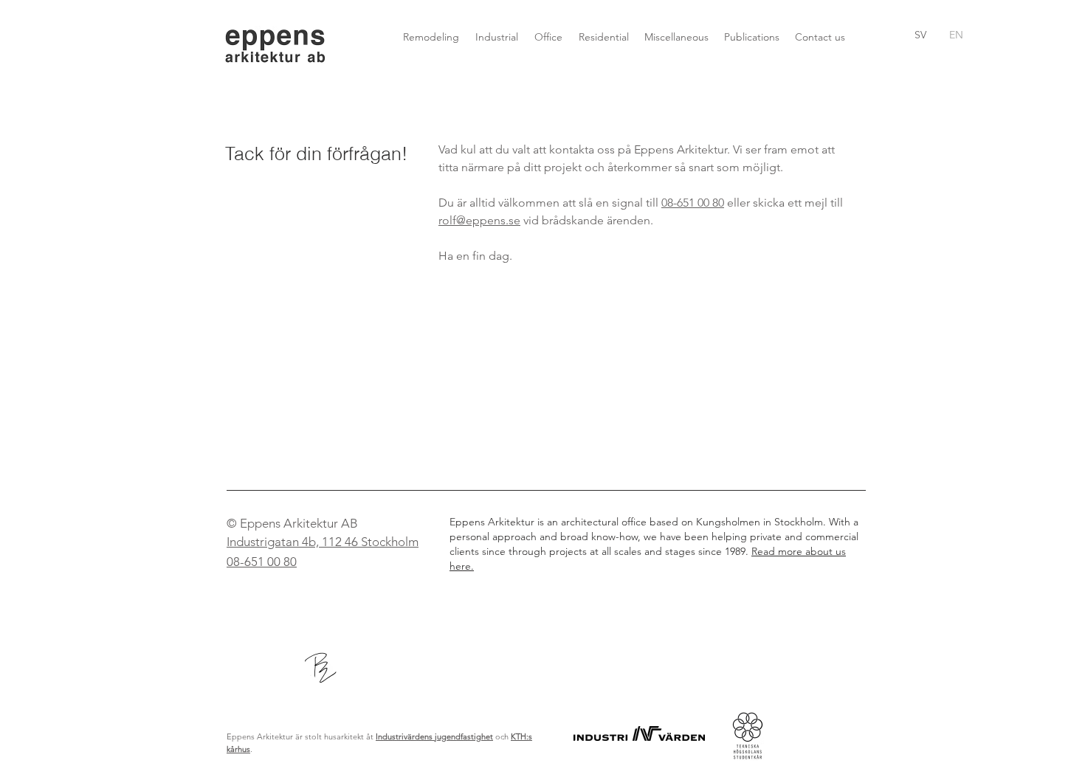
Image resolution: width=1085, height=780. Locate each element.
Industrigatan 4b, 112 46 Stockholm (322, 541)
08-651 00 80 (692, 203)
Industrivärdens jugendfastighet (434, 736)
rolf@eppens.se (479, 220)
